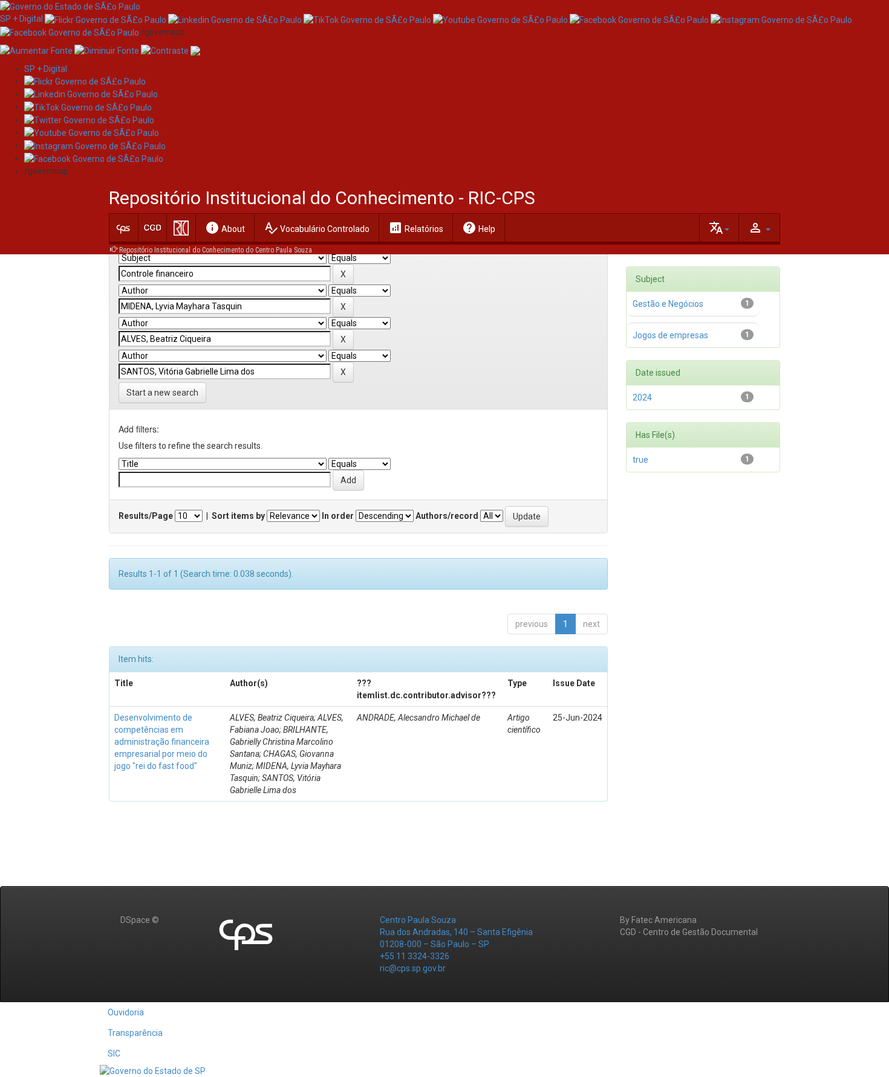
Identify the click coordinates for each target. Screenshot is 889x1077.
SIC (114, 1053)
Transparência (135, 1033)
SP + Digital (21, 19)
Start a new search (162, 392)
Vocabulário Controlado (317, 227)
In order (338, 516)
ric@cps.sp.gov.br (413, 968)
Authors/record (446, 516)
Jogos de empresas (670, 335)
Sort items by (238, 516)
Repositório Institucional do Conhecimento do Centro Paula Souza (215, 250)
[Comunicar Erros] (195, 50)
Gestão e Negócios (668, 304)
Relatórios (415, 227)
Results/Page (146, 516)
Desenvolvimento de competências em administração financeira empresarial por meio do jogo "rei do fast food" (161, 742)
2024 (642, 397)
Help (478, 227)
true (640, 460)
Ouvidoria (126, 1012)
